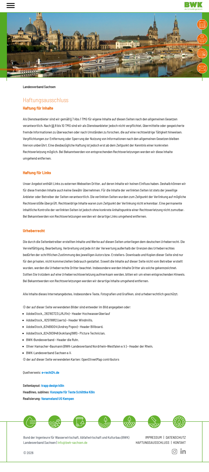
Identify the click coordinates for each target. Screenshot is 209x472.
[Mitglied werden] (202, 39)
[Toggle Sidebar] (11, 6)
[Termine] (202, 24)
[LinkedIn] (181, 452)
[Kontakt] (202, 68)
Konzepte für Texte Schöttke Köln (72, 392)
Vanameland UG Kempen (57, 398)
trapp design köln (52, 385)
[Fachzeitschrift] (202, 53)
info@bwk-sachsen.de (72, 442)
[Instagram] (173, 452)
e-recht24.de (50, 372)
